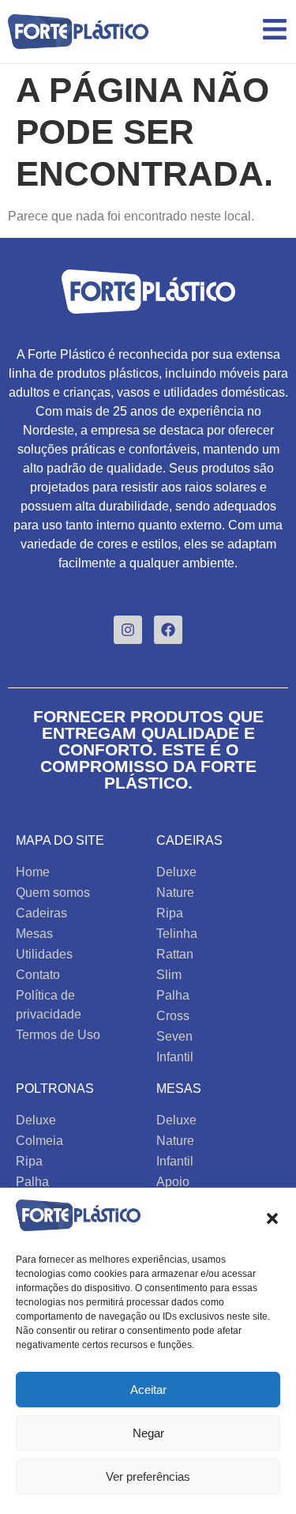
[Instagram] (128, 630)
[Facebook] (168, 630)
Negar (148, 1433)
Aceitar (148, 1389)
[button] (272, 1218)
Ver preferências (148, 1476)
